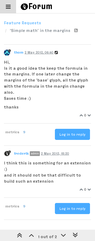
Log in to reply (72, 134)
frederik (21, 153)
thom (18, 52)
